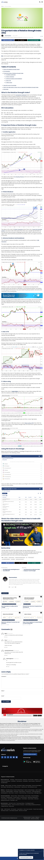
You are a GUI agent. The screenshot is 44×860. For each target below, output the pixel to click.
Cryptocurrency (24, 787)
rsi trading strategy (6, 559)
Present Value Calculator (38, 809)
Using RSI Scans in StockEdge (9, 85)
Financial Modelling (34, 795)
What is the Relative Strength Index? (11, 69)
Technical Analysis (7, 6)
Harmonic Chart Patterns (36, 785)
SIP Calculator (13, 809)
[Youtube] (14, 757)
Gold (16, 800)
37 (8, 608)
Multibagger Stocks (37, 792)
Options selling (38, 790)
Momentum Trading (21, 785)
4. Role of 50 (8, 80)
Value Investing (4, 798)
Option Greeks (30, 798)
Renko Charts (11, 792)
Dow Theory (14, 785)
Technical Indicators (11, 798)
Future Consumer (18, 229)
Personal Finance (23, 797)
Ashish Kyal (25, 779)
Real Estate (12, 800)
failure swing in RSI (29, 423)
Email (2, 696)
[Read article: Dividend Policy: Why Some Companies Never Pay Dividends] (33, 600)
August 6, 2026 (25, 624)
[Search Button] (39, 2)
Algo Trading (3, 787)
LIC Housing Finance (19, 176)
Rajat (6, 633)
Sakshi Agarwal (9, 658)
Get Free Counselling (35, 818)
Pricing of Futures (16, 797)
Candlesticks (18, 798)
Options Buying (22, 791)
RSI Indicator (31, 557)
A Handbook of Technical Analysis (26, 850)
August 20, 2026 (4, 608)
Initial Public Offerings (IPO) (33, 797)
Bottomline (5, 89)
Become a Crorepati (23, 810)
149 (30, 624)
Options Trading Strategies (30, 790)
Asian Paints (15, 391)
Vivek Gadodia (19, 781)
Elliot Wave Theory (10, 787)
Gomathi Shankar (4, 782)
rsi (26, 557)
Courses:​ (2, 785)
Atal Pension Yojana (4, 810)
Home (2, 6)
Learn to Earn (11, 806)
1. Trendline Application (10, 74)
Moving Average (30, 792)
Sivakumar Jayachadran (5, 781)
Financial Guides (27, 818)
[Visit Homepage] (4, 2)
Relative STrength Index (20, 557)
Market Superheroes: (5, 779)
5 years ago (17, 650)
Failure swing (11, 557)
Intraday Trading (14, 795)
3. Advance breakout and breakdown (13, 78)
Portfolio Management (36, 791)
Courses (33, 817)
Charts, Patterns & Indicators (16, 37)
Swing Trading (27, 795)
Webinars (37, 817)
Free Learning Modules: (5, 795)
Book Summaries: (4, 803)
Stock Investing (28, 785)
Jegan (40, 779)
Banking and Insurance (5, 800)
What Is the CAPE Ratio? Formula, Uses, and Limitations (10, 623)
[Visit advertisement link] (22, 295)
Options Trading (8, 785)
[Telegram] (16, 757)
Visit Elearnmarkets (26, 817)
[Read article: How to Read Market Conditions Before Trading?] (11, 600)
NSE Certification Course (32, 787)
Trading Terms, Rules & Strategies (9, 604)
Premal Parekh (31, 779)
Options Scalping (21, 795)
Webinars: (3, 790)
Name (3, 690)
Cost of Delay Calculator (13, 810)
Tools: (2, 809)
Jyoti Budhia (13, 781)
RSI (2, 56)
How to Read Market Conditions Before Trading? (9, 607)
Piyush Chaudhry (32, 781)
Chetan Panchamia (18, 779)
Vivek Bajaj (12, 779)
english (5, 557)
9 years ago (10, 633)
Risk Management (4, 792)
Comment (4, 676)
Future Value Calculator (28, 809)
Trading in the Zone (4, 806)
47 (8, 624)
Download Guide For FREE (26, 857)
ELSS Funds (36, 798)
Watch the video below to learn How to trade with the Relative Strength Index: (20, 87)
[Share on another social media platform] (42, 40)
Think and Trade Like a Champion (18, 804)
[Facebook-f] (2, 757)
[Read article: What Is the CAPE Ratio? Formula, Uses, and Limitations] (11, 616)
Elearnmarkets (8, 35)
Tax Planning (16, 791)
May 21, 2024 (15, 35)
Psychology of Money (20, 803)
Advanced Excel (17, 787)
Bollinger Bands (9, 797)
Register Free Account (30, 754)
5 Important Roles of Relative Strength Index (13, 73)
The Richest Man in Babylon (6, 804)
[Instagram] (8, 757)
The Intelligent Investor (29, 803)
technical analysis (20, 559)
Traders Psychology (22, 792)
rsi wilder (13, 559)
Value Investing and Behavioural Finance (32, 804)
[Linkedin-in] (11, 757)
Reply (6, 647)
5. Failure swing (8, 82)
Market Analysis (27, 604)
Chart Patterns (24, 798)
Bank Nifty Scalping (9, 790)
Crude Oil (16, 792)
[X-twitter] (5, 757)
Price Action (3, 791)
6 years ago (10, 640)
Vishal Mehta (25, 781)
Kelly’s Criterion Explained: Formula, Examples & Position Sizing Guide (32, 623)
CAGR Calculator (7, 809)
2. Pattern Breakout (9, 76)
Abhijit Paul (36, 779)
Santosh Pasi (38, 781)
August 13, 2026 (25, 608)
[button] (31, 850)
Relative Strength (9, 791)
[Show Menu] (42, 2)
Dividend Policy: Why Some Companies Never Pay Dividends (32, 607)
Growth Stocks (28, 791)
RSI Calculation (6, 71)
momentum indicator (20, 95)
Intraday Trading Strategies (19, 790)
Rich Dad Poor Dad (12, 803)
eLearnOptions (20, 809)
